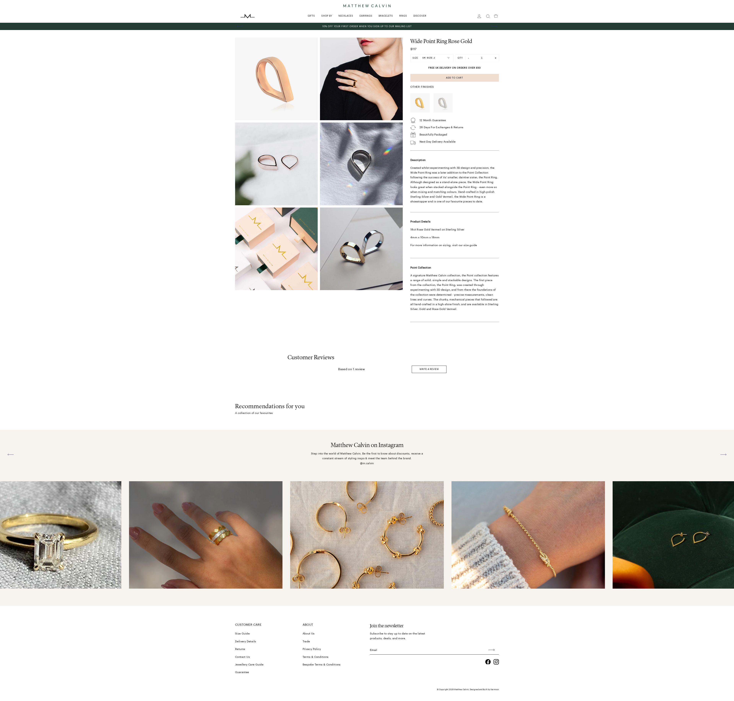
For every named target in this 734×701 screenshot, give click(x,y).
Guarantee (242, 672)
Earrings (366, 16)
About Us (309, 633)
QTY (460, 58)
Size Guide (242, 633)
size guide (470, 245)
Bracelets (386, 16)
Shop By (326, 16)
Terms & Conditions (316, 657)
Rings (403, 16)
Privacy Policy (312, 649)
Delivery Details (245, 641)
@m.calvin (367, 463)
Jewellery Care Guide (249, 664)
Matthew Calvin (461, 689)
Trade (306, 641)
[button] (240, 26)
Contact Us (242, 657)
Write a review (429, 369)
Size (415, 58)
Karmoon (495, 689)
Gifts (311, 16)
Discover (419, 16)
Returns (240, 649)
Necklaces (346, 16)
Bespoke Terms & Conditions (322, 664)
